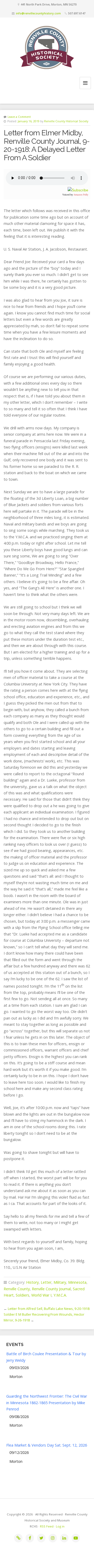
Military (60, 1282)
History (32, 1282)
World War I (41, 1295)
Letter (46, 1282)
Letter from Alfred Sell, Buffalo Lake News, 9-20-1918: (49, 1308)
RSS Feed (47, 1526)
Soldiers (22, 1295)
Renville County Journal (51, 1288)
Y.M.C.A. (60, 1295)
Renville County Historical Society (66, 121)
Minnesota (77, 1282)
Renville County (17, 1288)
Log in (60, 1526)
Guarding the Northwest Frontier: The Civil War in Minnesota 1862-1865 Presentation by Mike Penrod (46, 1402)
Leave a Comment (19, 117)
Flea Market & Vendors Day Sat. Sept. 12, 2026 (46, 1445)
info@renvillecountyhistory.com (38, 13)
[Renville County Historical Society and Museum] (47, 47)
